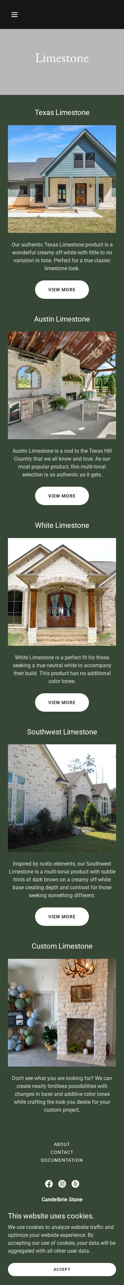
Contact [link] (62, 1152)
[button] (20, 14)
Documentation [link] (62, 1160)
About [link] (62, 1144)
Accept (62, 1269)
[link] (49, 1183)
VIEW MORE (62, 289)
